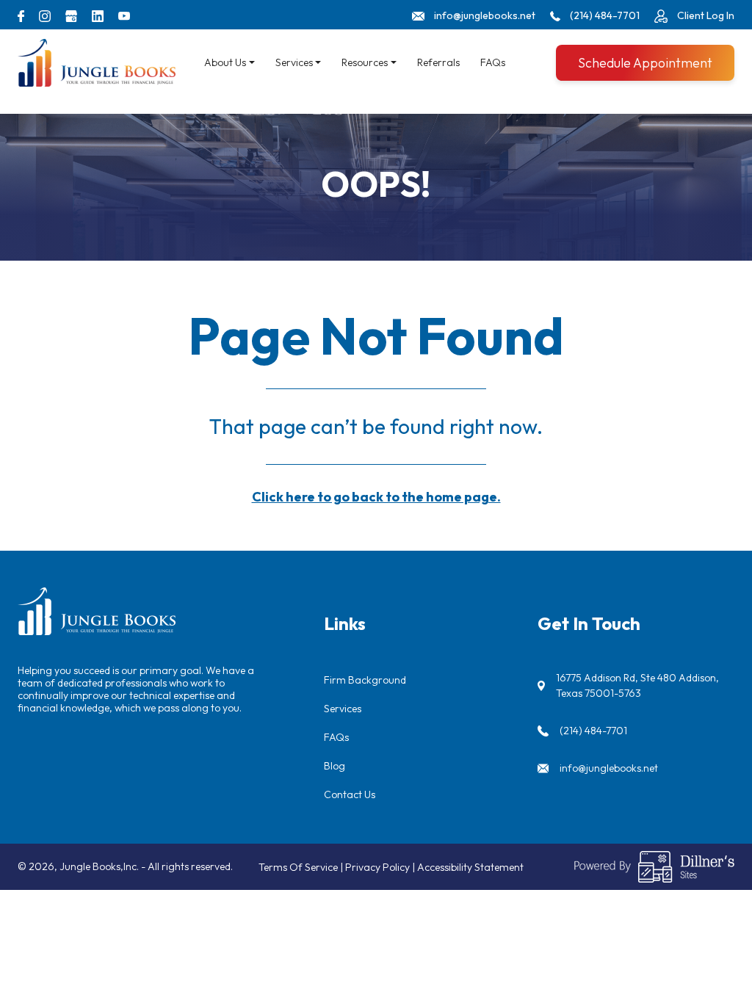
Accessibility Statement (470, 867)
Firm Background (365, 680)
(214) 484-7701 (593, 730)
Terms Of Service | (301, 867)
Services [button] (294, 62)
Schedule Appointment (645, 62)
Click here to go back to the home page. (376, 496)
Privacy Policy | (381, 867)
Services (342, 708)
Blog (334, 765)
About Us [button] (225, 62)
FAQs (492, 62)
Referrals (438, 62)
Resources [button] (364, 62)
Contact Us (349, 794)
